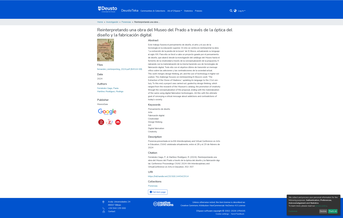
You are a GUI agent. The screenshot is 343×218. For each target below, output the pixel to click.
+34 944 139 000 (117, 208)
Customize (293, 211)
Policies (198, 10)
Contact (111, 211)
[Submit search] (231, 11)
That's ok (333, 211)
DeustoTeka (129, 10)
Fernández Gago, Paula (107, 88)
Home (100, 22)
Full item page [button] (159, 192)
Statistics (188, 10)
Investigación (112, 22)
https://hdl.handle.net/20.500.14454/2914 (168, 176)
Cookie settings (222, 214)
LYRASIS (241, 210)
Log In (241, 10)
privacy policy (321, 206)
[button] (235, 10)
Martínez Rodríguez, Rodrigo (110, 91)
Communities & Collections (153, 10)
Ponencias (126, 22)
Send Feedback (237, 214)
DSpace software (204, 210)
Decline (323, 211)
